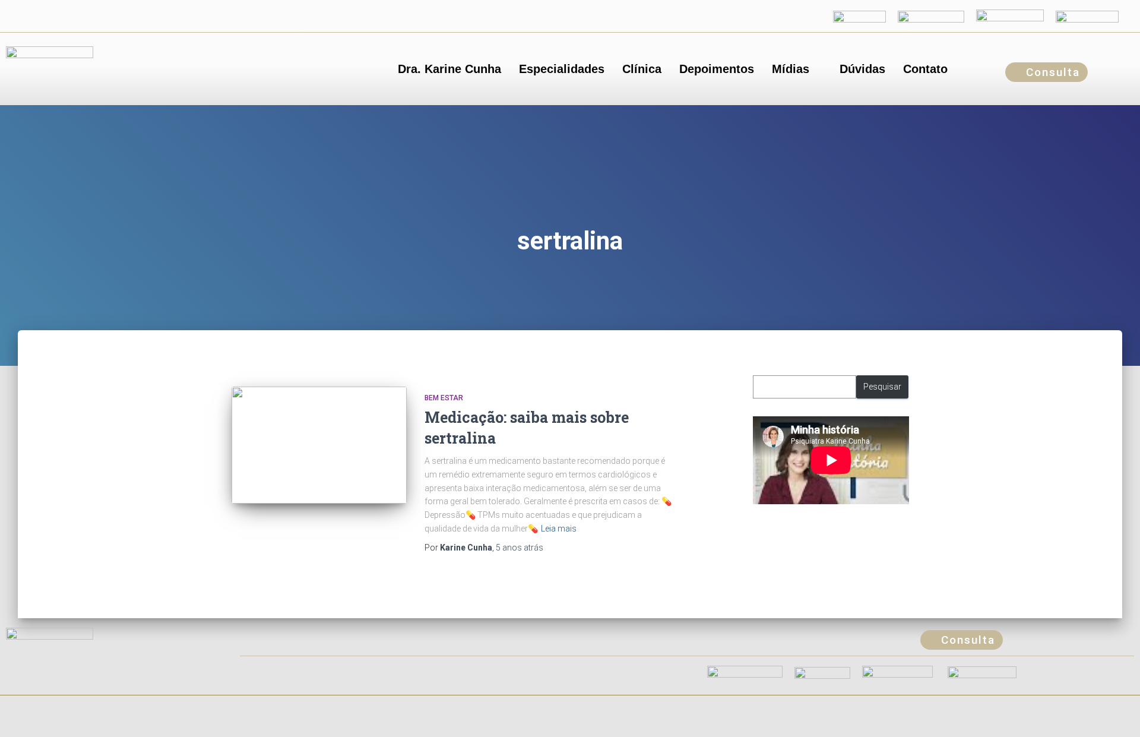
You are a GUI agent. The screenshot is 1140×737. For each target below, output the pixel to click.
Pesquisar (882, 386)
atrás (519, 547)
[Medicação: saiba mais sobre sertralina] (319, 445)
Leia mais (559, 528)
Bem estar (444, 398)
